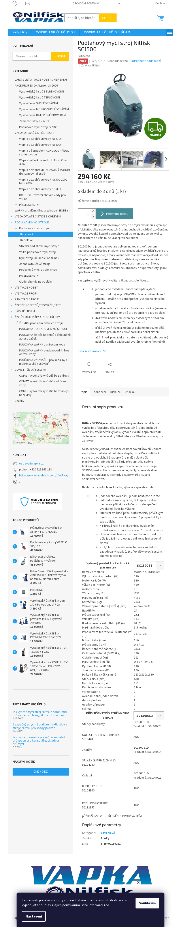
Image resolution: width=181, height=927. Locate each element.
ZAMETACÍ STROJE (27, 299)
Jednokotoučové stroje (35, 264)
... (20, 482)
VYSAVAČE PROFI (26, 293)
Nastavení (34, 916)
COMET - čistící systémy (31, 370)
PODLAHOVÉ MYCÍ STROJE (32, 222)
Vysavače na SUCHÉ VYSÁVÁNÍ (38, 103)
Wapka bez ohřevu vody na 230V (40, 139)
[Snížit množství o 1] (93, 216)
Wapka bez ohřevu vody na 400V (40, 145)
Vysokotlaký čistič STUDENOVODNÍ (41, 91)
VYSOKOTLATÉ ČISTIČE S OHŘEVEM (38, 216)
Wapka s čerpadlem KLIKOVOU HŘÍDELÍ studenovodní (44, 153)
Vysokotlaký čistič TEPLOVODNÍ (39, 97)
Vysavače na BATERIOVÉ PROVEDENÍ (42, 115)
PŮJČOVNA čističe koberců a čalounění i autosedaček (45, 337)
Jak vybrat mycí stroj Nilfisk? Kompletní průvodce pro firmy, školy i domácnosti (40, 713)
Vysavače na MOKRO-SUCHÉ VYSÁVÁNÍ (44, 109)
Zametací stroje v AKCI (34, 121)
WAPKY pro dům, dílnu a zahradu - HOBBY (41, 210)
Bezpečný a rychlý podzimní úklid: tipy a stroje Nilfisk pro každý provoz (40, 726)
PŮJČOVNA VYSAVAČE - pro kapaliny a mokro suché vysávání (43, 362)
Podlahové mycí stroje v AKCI (38, 127)
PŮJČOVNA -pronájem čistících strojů (39, 323)
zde (106, 905)
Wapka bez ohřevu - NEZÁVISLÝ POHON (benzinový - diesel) (44, 172)
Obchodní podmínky (86, 4)
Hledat (107, 18)
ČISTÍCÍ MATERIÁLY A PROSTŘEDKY (37, 317)
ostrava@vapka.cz (31, 463)
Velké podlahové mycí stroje (38, 252)
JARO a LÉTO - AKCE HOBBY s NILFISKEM (41, 79)
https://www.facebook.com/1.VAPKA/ (43, 475)
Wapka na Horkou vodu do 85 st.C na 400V (43, 162)
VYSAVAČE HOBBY (26, 287)
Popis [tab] (83, 392)
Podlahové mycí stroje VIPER (38, 270)
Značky (19, 401)
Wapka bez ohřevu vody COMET (40, 189)
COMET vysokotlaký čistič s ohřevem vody (43, 383)
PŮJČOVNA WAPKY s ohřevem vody (42, 344)
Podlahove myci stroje (34, 228)
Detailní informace (90, 351)
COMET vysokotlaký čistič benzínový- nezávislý (44, 393)
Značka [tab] (130, 392)
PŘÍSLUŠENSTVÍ (29, 205)
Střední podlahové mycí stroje (39, 246)
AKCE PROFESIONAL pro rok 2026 (36, 85)
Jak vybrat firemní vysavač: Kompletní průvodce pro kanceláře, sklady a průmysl (39, 740)
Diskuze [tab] (115, 392)
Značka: (90, 65)
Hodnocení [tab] (99, 392)
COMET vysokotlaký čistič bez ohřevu (44, 376)
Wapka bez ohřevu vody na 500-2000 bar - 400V (43, 181)
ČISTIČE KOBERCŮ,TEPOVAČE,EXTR (38, 305)
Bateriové (26, 234)
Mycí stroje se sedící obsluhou (39, 258)
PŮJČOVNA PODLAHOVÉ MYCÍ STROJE (43, 329)
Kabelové (26, 240)
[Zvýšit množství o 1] (93, 211)
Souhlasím (147, 903)
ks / (41, 771)
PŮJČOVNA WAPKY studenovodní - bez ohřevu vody (44, 352)
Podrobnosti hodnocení (145, 61)
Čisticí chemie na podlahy (36, 281)
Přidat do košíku (117, 213)
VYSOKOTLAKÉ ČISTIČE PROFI (34, 133)
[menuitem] (20, 32)
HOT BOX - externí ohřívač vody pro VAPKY (42, 197)
